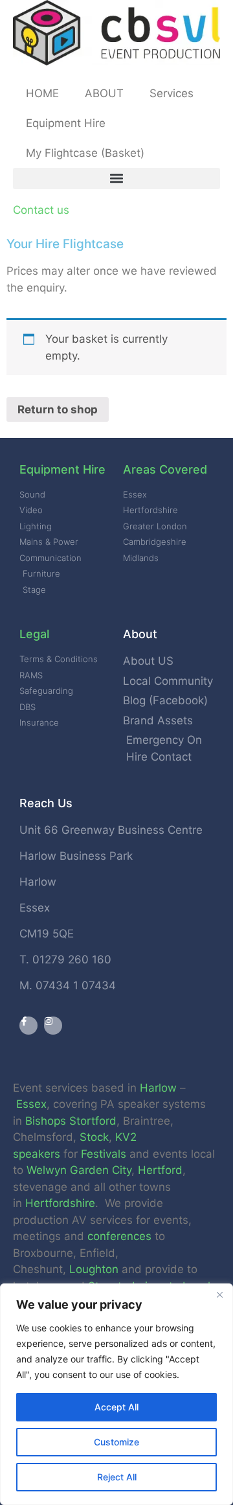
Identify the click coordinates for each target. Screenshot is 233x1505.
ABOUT (104, 93)
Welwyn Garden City (79, 1170)
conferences (119, 1236)
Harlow (158, 1087)
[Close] (219, 1294)
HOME (42, 93)
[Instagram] (53, 1026)
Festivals (103, 1153)
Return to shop (57, 409)
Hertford (160, 1170)
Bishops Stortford (70, 1120)
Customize (116, 1441)
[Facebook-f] (28, 1026)
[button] (116, 178)
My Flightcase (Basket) (85, 152)
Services (172, 93)
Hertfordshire (60, 1203)
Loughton (93, 1269)
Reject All (117, 1476)
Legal (34, 634)
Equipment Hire (65, 123)
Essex (31, 1103)
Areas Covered (165, 469)
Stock (94, 1137)
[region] (116, 1394)
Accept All (116, 1406)
